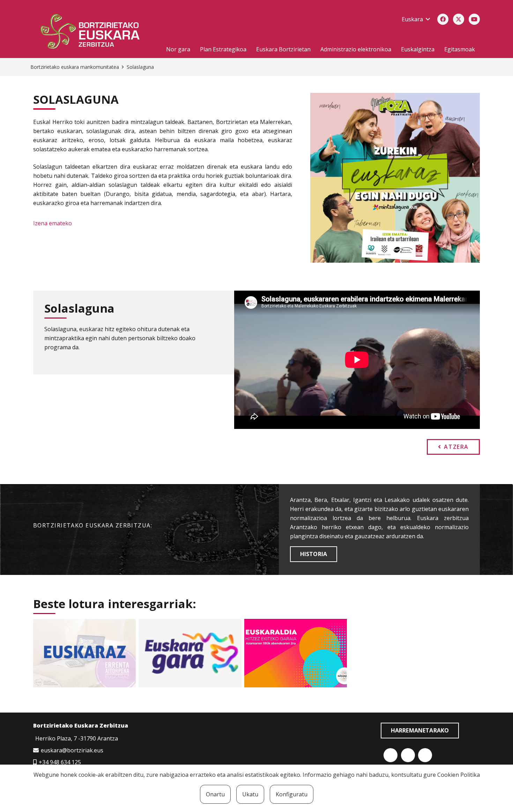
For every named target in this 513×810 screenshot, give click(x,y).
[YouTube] (474, 19)
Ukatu (250, 794)
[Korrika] (190, 653)
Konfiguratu (291, 794)
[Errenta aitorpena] (84, 653)
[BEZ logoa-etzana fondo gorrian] (94, 32)
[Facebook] (442, 19)
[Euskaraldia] (295, 653)
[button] (415, 19)
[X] (458, 19)
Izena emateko (52, 223)
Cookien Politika (458, 775)
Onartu (215, 794)
